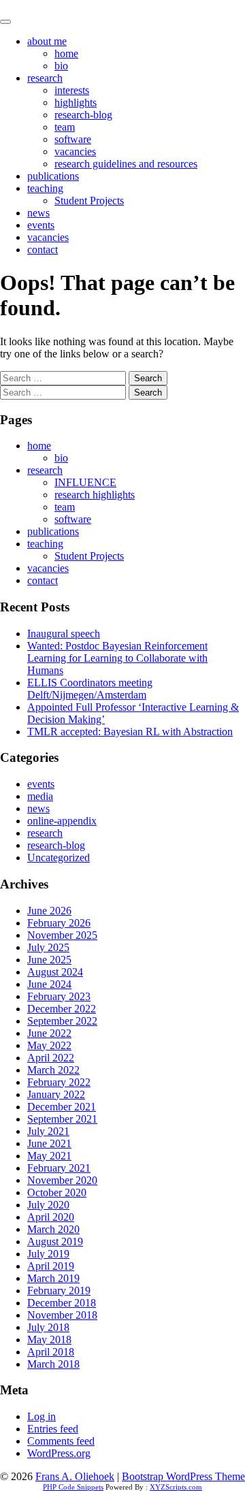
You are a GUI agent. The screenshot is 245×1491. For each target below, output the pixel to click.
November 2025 (62, 935)
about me (47, 41)
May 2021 (49, 1155)
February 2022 (59, 1082)
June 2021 (49, 1143)
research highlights (94, 494)
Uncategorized (58, 857)
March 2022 (53, 1070)
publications (53, 176)
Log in (41, 1416)
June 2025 (49, 959)
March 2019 (53, 1278)
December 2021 (61, 1106)
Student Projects (89, 200)
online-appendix (62, 821)
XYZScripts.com (176, 1487)
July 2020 (48, 1205)
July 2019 (48, 1254)
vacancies (75, 151)
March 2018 (53, 1364)
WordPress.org (59, 1453)
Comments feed (61, 1441)
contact (42, 249)
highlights (75, 102)
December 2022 (61, 1008)
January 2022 (56, 1094)
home (66, 53)
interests (71, 90)
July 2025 (48, 947)
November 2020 (62, 1180)
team (64, 127)
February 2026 (59, 923)
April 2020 (50, 1217)
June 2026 (49, 910)
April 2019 (50, 1266)
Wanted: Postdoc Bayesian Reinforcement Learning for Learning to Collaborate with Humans (117, 658)
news (38, 213)
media (40, 796)
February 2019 (59, 1290)
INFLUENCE (85, 482)
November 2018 (62, 1315)
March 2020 (53, 1229)
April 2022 (50, 1057)
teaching (45, 188)
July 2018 (48, 1327)
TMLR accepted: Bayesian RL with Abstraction (130, 731)
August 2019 (55, 1241)
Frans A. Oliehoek (39, 6)
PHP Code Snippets (73, 1487)
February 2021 (59, 1168)
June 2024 (49, 984)
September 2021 (62, 1119)
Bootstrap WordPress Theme (183, 1476)
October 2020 (56, 1192)
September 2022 (62, 1021)
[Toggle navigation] (5, 22)
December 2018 (61, 1303)
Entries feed (52, 1428)
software (72, 139)
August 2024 (55, 972)
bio (61, 65)
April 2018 (50, 1352)
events (40, 225)
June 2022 (49, 1033)
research (45, 78)
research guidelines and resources (125, 164)
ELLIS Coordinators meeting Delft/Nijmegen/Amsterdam (89, 689)
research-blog (83, 115)
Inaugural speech (63, 633)
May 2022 (49, 1045)
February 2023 (59, 996)
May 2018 (49, 1339)
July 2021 (48, 1131)
